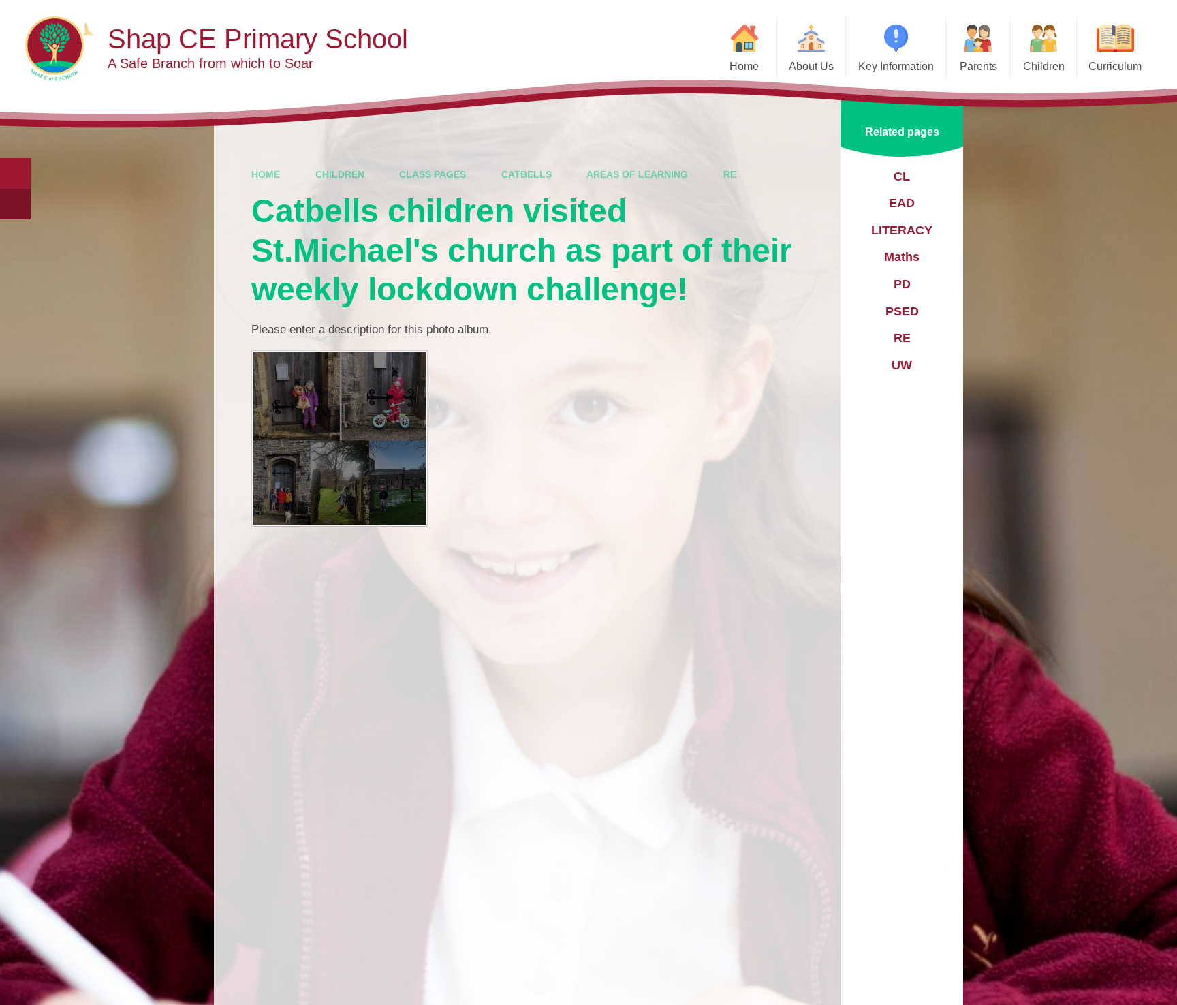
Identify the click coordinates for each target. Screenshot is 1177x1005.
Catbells (526, 174)
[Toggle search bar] (15, 173)
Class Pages (432, 174)
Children (339, 174)
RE (729, 174)
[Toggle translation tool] (15, 204)
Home (265, 174)
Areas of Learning (637, 174)
